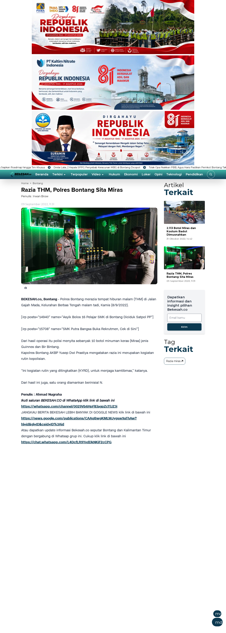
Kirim (184, 326)
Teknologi (174, 174)
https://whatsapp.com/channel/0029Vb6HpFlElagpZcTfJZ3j (69, 406)
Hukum (114, 174)
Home (25, 183)
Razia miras (173, 361)
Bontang (38, 183)
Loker (146, 174)
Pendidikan (194, 174)
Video (96, 174)
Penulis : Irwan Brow (34, 196)
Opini (158, 174)
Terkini (57, 174)
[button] (129, 619)
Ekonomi (131, 174)
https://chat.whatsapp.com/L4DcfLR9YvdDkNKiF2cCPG (66, 442)
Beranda (41, 174)
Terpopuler (79, 174)
